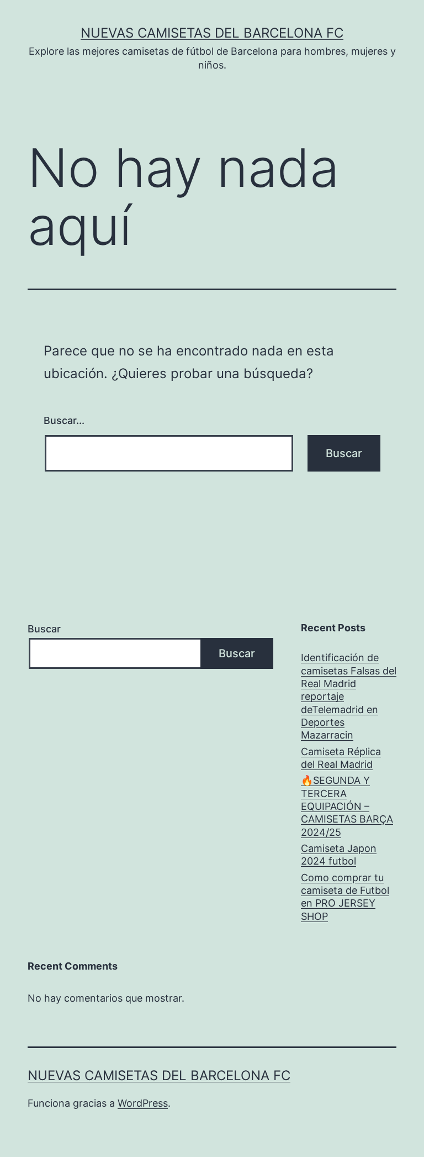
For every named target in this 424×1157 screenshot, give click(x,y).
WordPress (143, 1103)
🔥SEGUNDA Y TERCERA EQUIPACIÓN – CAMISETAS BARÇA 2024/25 (347, 806)
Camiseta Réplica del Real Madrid (341, 758)
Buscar (44, 629)
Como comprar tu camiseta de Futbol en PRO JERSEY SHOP (345, 897)
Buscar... (64, 420)
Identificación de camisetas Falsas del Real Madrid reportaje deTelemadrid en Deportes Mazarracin (348, 696)
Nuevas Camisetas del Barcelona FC (212, 33)
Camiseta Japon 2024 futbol (339, 854)
